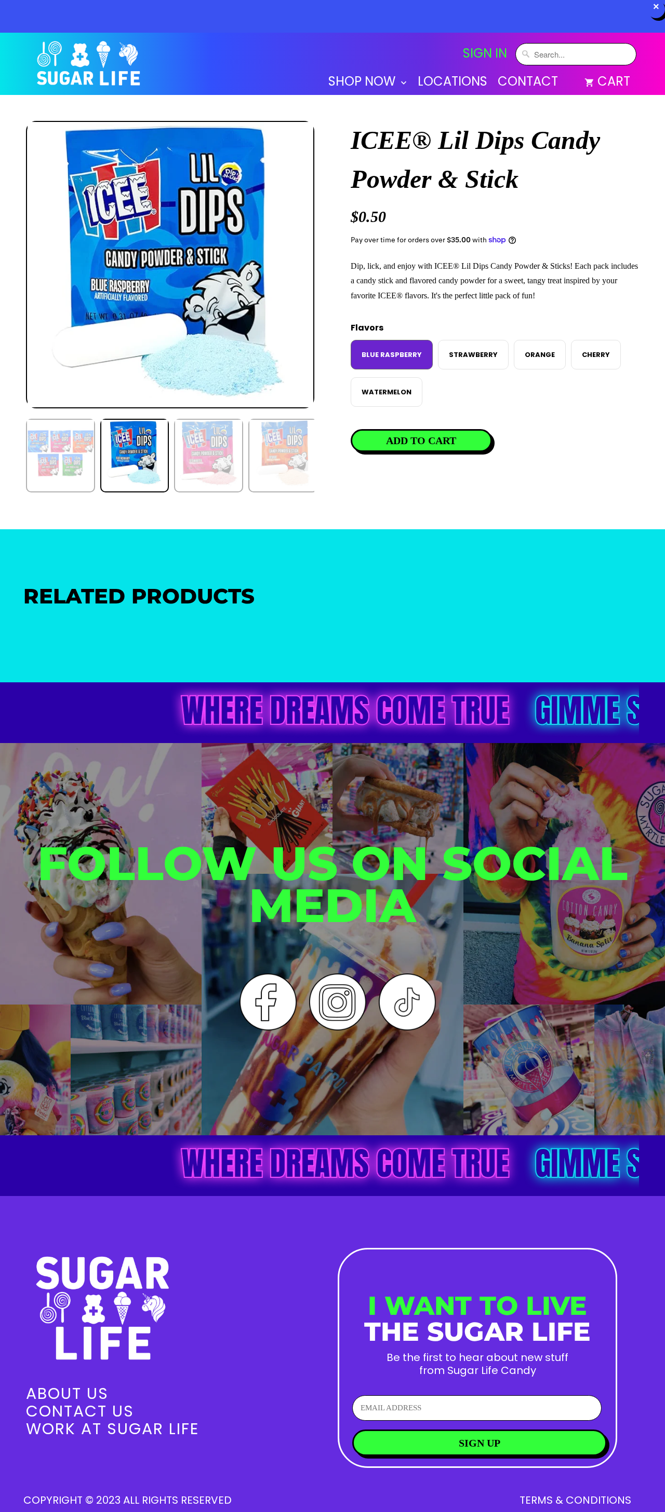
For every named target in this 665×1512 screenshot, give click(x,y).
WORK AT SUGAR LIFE (112, 1429)
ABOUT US (67, 1393)
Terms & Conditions (575, 1500)
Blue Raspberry (392, 355)
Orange (540, 355)
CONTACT (528, 83)
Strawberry (473, 355)
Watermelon (386, 392)
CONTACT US (80, 1411)
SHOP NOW (363, 83)
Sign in (485, 53)
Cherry (596, 355)
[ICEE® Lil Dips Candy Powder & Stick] (170, 264)
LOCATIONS (452, 83)
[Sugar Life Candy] (89, 65)
